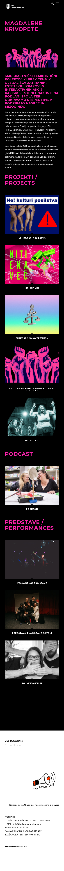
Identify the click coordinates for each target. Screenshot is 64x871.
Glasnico (29, 805)
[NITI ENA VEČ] (32, 264)
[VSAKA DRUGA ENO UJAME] (32, 559)
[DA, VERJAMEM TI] (32, 659)
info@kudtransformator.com (27, 824)
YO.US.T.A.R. (32, 440)
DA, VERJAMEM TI (32, 683)
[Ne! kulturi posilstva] (32, 214)
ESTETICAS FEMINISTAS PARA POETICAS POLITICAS (32, 389)
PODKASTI (32, 509)
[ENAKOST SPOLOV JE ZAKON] (32, 314)
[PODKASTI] (32, 485)
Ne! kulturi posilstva (32, 238)
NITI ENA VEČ (32, 288)
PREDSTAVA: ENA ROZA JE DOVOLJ (32, 633)
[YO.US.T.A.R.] (32, 417)
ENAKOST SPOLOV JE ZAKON (32, 338)
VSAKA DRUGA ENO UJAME (32, 583)
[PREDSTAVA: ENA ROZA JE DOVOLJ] (32, 609)
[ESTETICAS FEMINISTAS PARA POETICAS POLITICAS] (32, 365)
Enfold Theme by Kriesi (40, 867)
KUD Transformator (22, 867)
